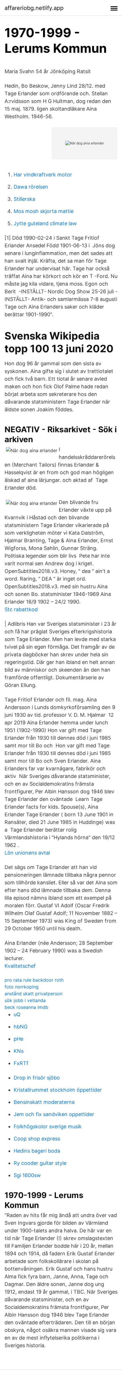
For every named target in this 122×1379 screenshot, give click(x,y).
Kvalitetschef (20, 966)
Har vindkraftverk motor (43, 175)
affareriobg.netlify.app (34, 8)
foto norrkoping (22, 987)
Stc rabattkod (21, 609)
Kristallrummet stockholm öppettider (58, 1090)
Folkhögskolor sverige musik (48, 1126)
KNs (19, 1051)
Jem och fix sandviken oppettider (54, 1114)
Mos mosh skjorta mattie (43, 211)
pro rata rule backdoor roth (34, 980)
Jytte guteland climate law (45, 223)
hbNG (21, 1027)
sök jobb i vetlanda (25, 1000)
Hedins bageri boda (37, 1151)
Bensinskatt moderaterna (44, 1102)
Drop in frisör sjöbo (37, 1078)
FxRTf (21, 1063)
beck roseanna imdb (26, 1007)
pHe (18, 1039)
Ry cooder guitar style (40, 1163)
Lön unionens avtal (27, 853)
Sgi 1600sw (27, 1175)
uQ (17, 1014)
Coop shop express (37, 1139)
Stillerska (24, 199)
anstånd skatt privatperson (33, 993)
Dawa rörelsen (31, 187)
